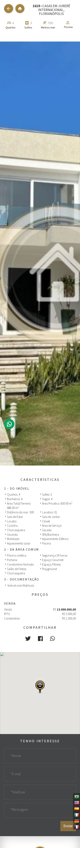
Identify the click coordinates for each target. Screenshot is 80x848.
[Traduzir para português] (76, 796)
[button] (28, 638)
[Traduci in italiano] (76, 814)
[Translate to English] (76, 802)
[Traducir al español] (76, 808)
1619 (36, 6)
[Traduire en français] (76, 826)
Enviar (68, 826)
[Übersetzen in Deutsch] (76, 821)
